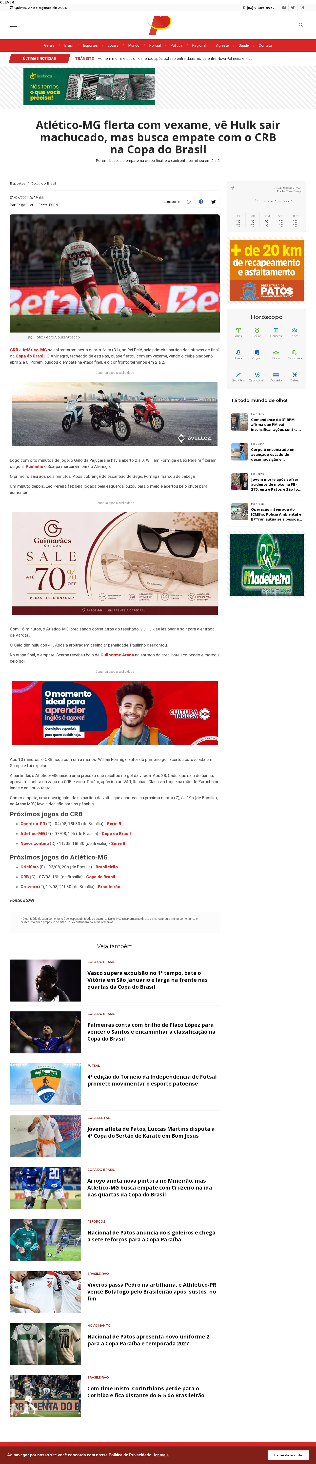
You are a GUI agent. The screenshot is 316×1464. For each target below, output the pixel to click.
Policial (155, 45)
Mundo (133, 45)
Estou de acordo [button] (288, 1455)
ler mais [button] (161, 1455)
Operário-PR (32, 823)
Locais (113, 45)
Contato (265, 45)
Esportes (90, 45)
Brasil (68, 45)
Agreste (222, 45)
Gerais (49, 45)
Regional (199, 45)
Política (176, 45)
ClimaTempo (294, 191)
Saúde (244, 45)
